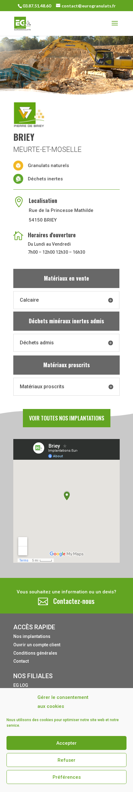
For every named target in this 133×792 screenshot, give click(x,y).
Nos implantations (31, 636)
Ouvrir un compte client (36, 644)
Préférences (67, 777)
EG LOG (20, 685)
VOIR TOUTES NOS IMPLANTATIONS (66, 418)
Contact (21, 661)
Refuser (66, 760)
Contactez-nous (73, 601)
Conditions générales (35, 653)
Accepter (66, 743)
